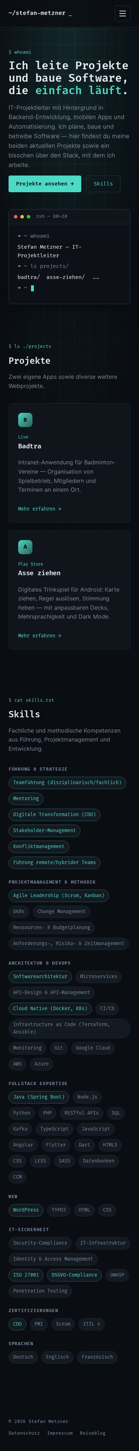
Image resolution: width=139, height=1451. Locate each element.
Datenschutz (24, 1433)
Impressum (60, 1433)
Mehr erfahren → (39, 509)
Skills (103, 184)
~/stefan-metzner (40, 13)
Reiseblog (92, 1433)
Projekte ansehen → (45, 184)
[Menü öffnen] (122, 13)
